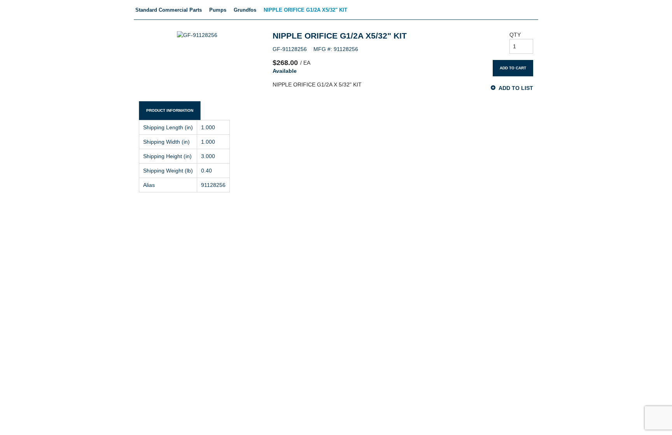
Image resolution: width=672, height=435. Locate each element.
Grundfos (245, 10)
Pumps (217, 10)
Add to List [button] (516, 88)
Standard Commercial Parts (168, 10)
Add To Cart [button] (513, 68)
